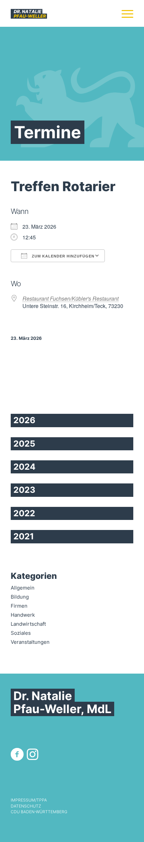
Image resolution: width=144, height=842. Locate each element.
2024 (24, 467)
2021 (23, 536)
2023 (24, 490)
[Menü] (124, 13)
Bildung (20, 597)
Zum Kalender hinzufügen (62, 256)
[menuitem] (124, 13)
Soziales (21, 633)
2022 (24, 513)
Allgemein (22, 588)
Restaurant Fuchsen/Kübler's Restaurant (70, 298)
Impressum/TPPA (29, 800)
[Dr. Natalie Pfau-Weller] (60, 13)
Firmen (19, 606)
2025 (24, 444)
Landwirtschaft (28, 624)
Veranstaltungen (30, 642)
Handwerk (23, 615)
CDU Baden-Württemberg (39, 812)
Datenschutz (26, 806)
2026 (24, 420)
